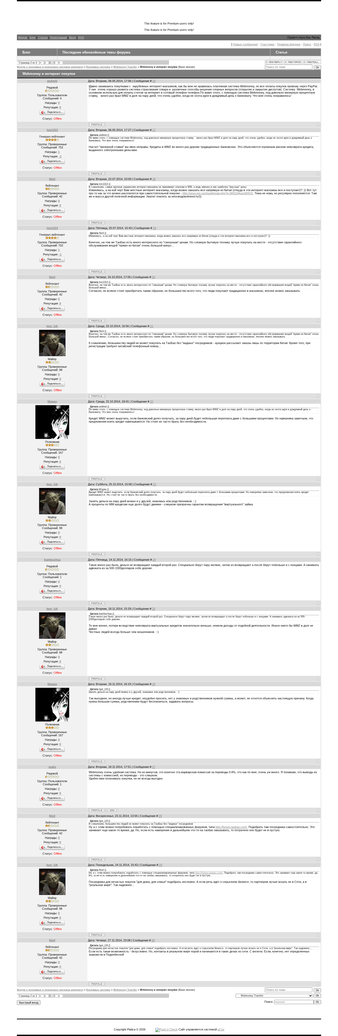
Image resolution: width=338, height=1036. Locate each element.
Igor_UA (52, 326)
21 (151, 326)
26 (153, 684)
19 (154, 228)
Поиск (307, 44)
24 (154, 559)
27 (153, 766)
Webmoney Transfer (125, 67)
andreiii (52, 81)
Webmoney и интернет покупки (158, 67)
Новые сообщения (245, 44)
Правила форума (288, 44)
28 (160, 815)
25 (153, 608)
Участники (267, 44)
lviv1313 (52, 130)
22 (151, 401)
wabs (52, 766)
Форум (22, 37)
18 (154, 179)
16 (154, 81)
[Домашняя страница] (112, 810)
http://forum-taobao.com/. (231, 827)
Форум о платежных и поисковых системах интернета (50, 67)
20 (153, 277)
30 (153, 940)
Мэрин (52, 401)
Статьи (43, 37)
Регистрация (58, 37)
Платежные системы (98, 67)
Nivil (52, 179)
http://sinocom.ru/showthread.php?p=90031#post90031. (218, 193)
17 (154, 130)
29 (160, 864)
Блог (33, 37)
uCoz (221, 1029)
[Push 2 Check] (166, 1029)
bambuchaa (52, 559)
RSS (81, 37)
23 (154, 484)
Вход (72, 37)
